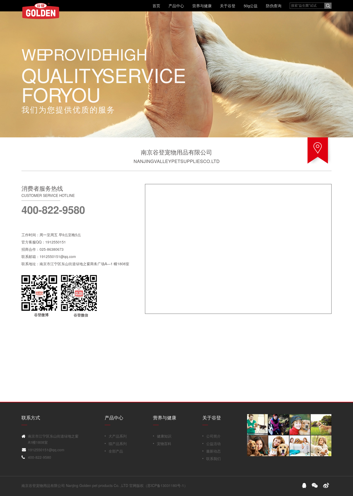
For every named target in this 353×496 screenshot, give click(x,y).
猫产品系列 (118, 443)
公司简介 (213, 436)
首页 (156, 5)
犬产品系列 (118, 436)
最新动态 (213, 451)
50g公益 (251, 5)
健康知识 (164, 436)
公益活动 (213, 443)
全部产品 (116, 451)
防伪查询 (273, 5)
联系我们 (213, 458)
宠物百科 (164, 443)
